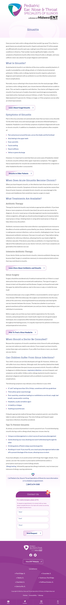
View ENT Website (32, 562)
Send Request (32, 533)
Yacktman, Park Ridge (47, 578)
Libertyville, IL (20, 586)
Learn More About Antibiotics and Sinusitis (25, 268)
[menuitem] (8, 602)
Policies (25, 595)
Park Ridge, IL (20, 573)
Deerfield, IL (20, 582)
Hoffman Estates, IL (46, 582)
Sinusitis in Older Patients (18, 173)
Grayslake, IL (46, 573)
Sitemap (40, 595)
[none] (8, 602)
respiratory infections (34, 370)
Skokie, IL (20, 578)
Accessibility (33, 595)
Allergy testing (11, 466)
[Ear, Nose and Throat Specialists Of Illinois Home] (33, 11)
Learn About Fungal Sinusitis (19, 108)
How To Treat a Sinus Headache (20, 332)
